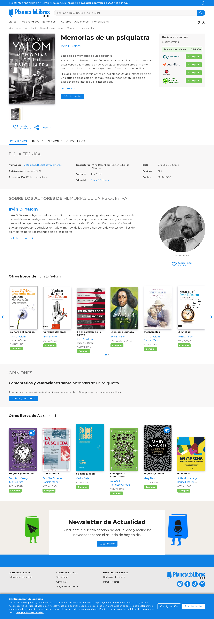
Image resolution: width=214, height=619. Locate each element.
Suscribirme (107, 543)
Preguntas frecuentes (67, 586)
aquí (126, 2)
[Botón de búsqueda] (201, 13)
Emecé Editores (100, 180)
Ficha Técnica (18, 141)
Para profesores (111, 582)
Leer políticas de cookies (30, 612)
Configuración (169, 606)
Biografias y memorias (49, 164)
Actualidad (30, 164)
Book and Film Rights (114, 577)
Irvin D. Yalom (23, 209)
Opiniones (55, 141)
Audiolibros (81, 21)
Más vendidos (30, 21)
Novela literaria (121, 340)
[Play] (32, 433)
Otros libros (75, 141)
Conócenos (62, 577)
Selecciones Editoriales (20, 577)
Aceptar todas (193, 606)
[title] (186, 575)
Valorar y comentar (23, 398)
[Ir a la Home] (10, 28)
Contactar (61, 582)
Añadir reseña (72, 96)
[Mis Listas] (197, 22)
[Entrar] (202, 22)
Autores (66, 21)
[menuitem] (14, 22)
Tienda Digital (100, 21)
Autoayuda (16, 344)
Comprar (193, 56)
